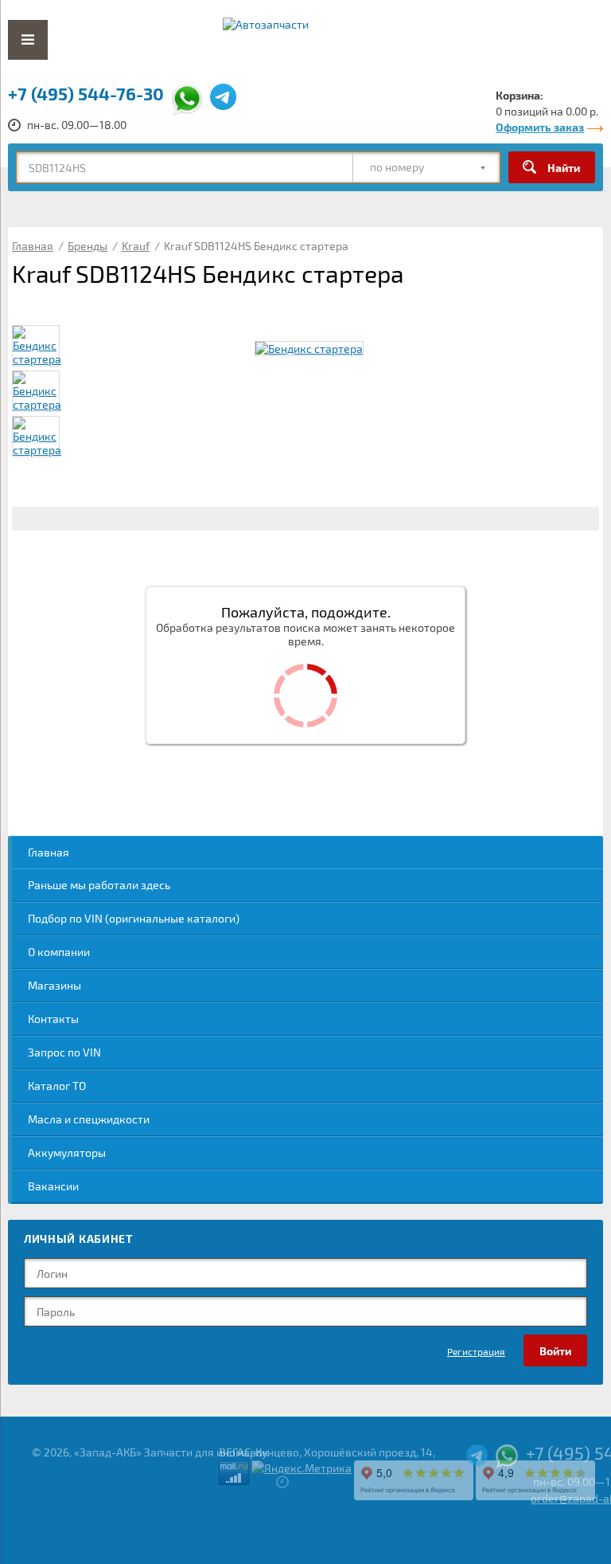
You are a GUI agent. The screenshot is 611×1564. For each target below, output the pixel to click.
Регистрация (476, 1351)
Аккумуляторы (67, 1152)
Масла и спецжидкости (89, 1119)
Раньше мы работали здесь (99, 885)
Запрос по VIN (64, 1052)
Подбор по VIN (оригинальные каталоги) (133, 918)
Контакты (53, 1018)
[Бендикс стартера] (309, 348)
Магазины (54, 985)
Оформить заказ (540, 127)
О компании (59, 951)
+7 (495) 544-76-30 (86, 93)
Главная (48, 852)
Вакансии (53, 1186)
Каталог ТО (57, 1085)
